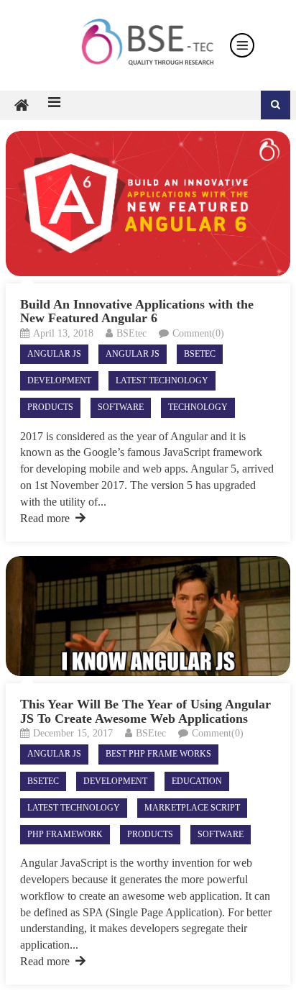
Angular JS (54, 354)
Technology (198, 407)
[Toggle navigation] (242, 45)
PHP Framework (65, 834)
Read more (45, 518)
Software (121, 407)
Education (197, 781)
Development (59, 380)
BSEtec (131, 333)
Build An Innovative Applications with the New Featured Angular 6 (137, 311)
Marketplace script (192, 808)
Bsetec (200, 354)
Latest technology (162, 380)
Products (50, 407)
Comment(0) (198, 333)
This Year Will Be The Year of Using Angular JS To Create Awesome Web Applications (145, 711)
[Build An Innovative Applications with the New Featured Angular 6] (148, 203)
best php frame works (158, 754)
